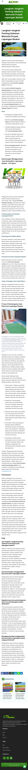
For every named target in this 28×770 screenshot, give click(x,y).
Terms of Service (6, 750)
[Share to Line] (18, 673)
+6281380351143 (6, 471)
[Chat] (24, 766)
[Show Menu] (2, 1)
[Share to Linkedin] (21, 673)
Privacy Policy (6, 747)
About (4, 732)
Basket (25, 23)
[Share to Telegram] (15, 673)
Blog (3, 735)
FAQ (3, 745)
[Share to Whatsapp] (13, 673)
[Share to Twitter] (10, 673)
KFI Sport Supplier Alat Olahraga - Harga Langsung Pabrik (17, 764)
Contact (4, 737)
